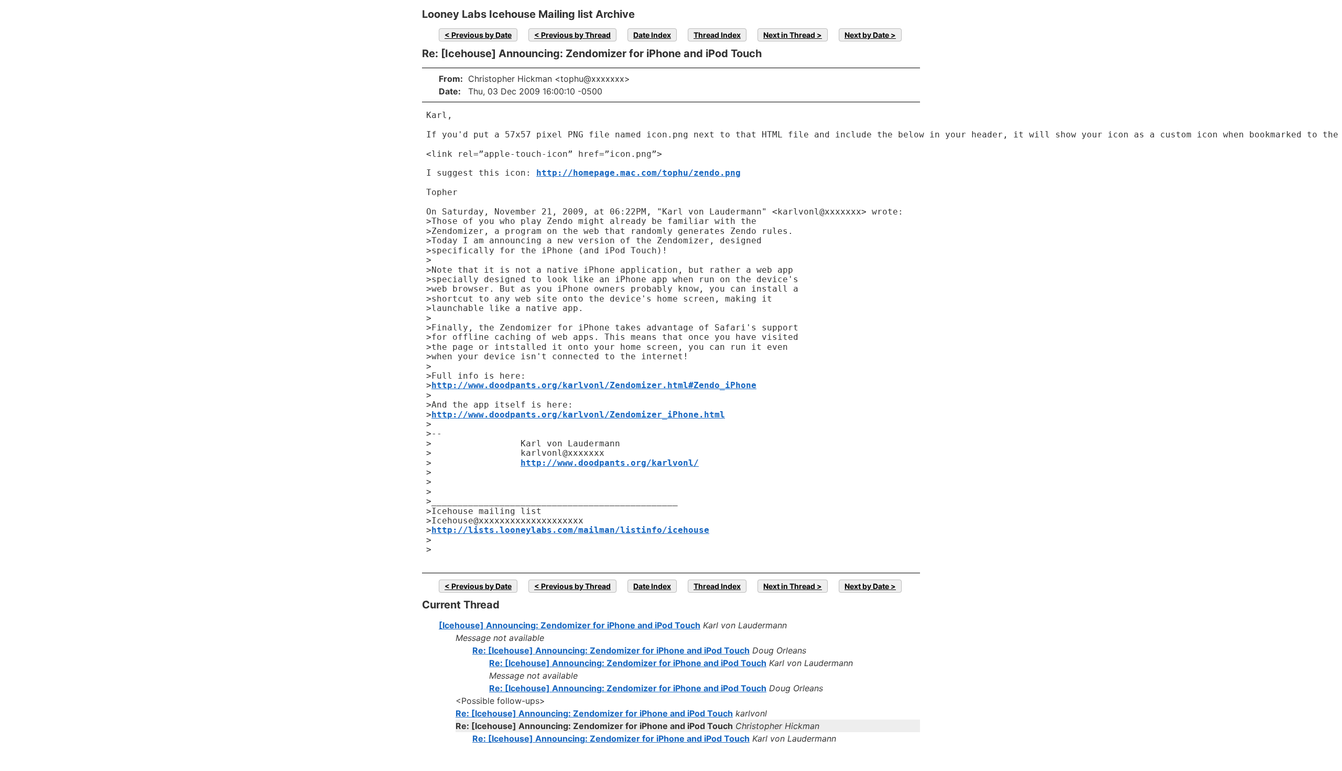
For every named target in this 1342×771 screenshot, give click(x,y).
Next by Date (867, 34)
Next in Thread (789, 34)
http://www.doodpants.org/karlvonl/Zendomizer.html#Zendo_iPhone (593, 385)
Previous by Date (481, 34)
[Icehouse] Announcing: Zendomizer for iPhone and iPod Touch (569, 625)
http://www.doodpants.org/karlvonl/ (610, 463)
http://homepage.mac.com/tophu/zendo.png (638, 173)
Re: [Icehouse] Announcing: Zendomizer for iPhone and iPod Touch (611, 650)
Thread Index (717, 34)
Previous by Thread (576, 34)
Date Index (652, 34)
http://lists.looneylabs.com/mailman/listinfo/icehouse (570, 530)
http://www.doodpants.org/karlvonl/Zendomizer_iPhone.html (578, 415)
